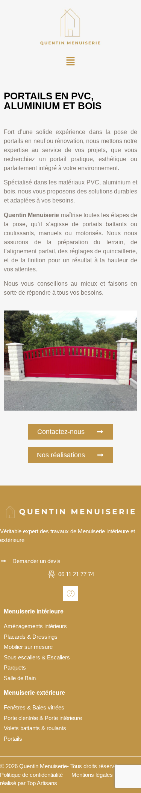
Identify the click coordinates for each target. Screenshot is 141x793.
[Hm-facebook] (70, 593)
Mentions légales (92, 775)
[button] (70, 62)
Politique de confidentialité (31, 775)
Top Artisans (42, 783)
